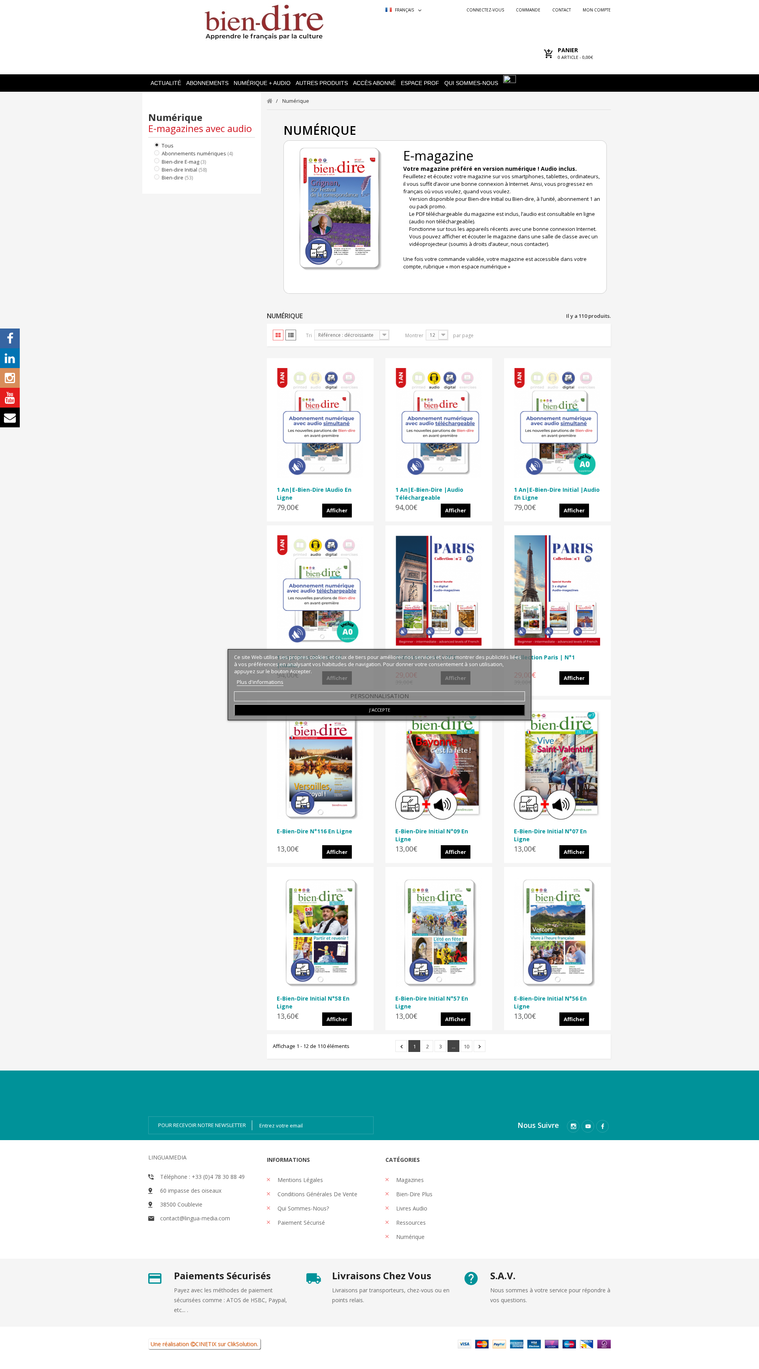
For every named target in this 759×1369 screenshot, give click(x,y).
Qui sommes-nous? (302, 1208)
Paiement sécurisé (300, 1222)
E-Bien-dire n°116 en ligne (314, 831)
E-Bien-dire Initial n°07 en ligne (550, 835)
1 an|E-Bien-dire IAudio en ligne (314, 493)
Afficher (337, 510)
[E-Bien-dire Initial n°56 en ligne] (557, 932)
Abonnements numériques (197, 153)
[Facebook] (602, 1126)
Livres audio (411, 1208)
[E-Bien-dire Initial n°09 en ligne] (438, 765)
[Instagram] (573, 1126)
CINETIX (205, 1344)
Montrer (414, 335)
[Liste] (290, 335)
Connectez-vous (485, 10)
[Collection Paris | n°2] (438, 590)
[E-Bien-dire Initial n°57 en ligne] (438, 932)
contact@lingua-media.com (195, 1218)
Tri (309, 335)
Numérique (410, 1237)
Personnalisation (379, 696)
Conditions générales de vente (316, 1194)
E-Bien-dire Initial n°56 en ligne (550, 1002)
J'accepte (379, 710)
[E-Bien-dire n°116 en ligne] (320, 765)
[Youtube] (588, 1126)
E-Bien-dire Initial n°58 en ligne (313, 1002)
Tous (168, 145)
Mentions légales (299, 1180)
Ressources (410, 1222)
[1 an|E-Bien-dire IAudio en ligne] (320, 423)
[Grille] (278, 335)
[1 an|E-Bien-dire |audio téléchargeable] (438, 423)
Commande (528, 10)
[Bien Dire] (264, 20)
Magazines (409, 1180)
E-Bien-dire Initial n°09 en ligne (431, 835)
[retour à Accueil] (270, 101)
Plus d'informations (260, 681)
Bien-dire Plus (413, 1194)
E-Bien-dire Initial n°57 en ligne (431, 1002)
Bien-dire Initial (184, 169)
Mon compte (597, 10)
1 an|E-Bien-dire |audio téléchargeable (429, 493)
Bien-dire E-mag (184, 161)
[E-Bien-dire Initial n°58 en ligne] (320, 932)
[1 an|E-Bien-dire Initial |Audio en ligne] (557, 423)
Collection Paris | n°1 (544, 657)
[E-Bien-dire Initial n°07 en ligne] (557, 765)
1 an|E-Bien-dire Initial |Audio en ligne (557, 493)
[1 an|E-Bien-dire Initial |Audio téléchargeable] (320, 590)
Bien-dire (177, 177)
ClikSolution (242, 1344)
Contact (561, 10)
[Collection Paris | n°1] (557, 590)
